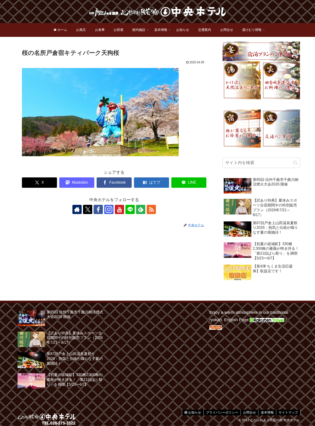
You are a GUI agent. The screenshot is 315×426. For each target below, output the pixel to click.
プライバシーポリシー (222, 412)
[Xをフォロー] (87, 209)
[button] (295, 162)
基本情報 (267, 412)
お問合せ (249, 412)
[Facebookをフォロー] (98, 209)
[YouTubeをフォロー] (119, 209)
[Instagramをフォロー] (108, 209)
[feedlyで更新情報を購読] (140, 209)
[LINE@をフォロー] (130, 209)
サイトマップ (288, 412)
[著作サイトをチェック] (77, 209)
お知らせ (194, 412)
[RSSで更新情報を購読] (151, 209)
